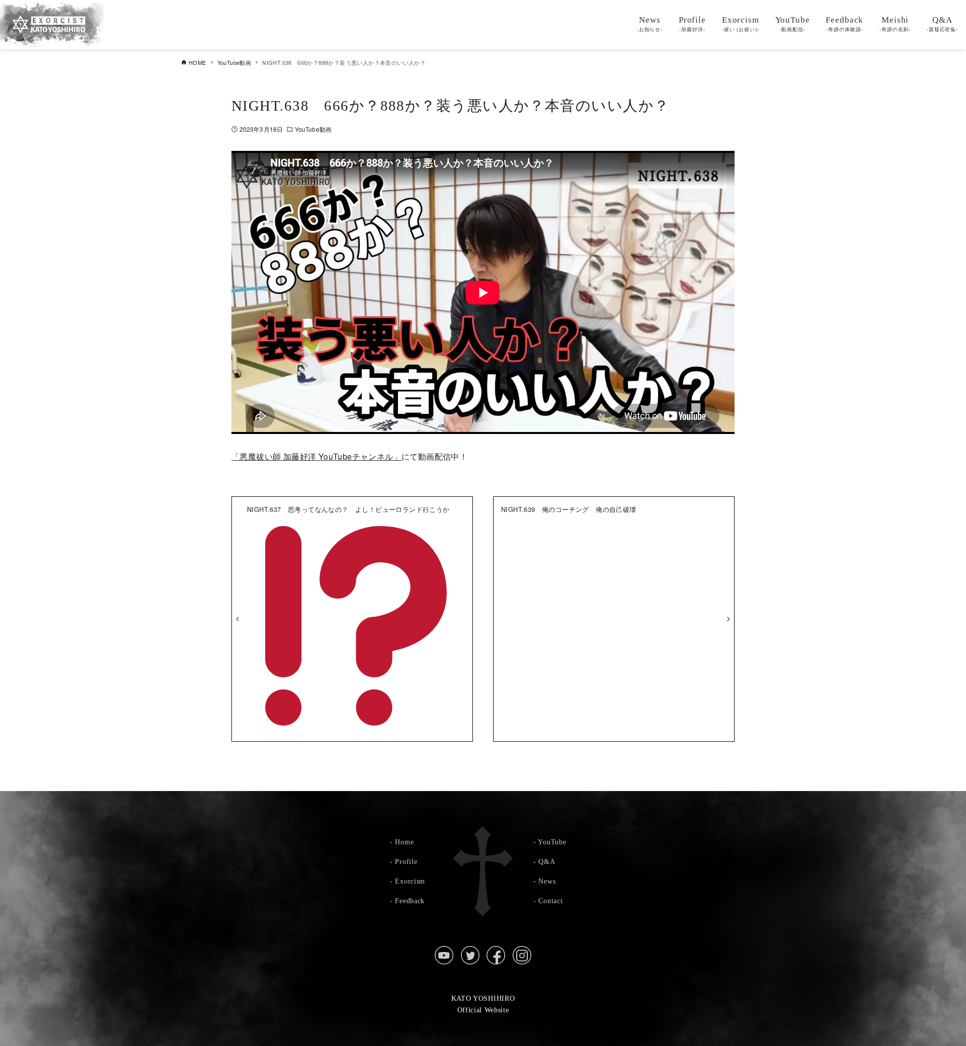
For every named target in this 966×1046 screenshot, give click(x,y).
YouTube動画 (313, 129)
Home (404, 842)
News (546, 881)
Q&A (546, 861)
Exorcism (410, 881)
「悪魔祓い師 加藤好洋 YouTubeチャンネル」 (316, 456)
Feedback (410, 901)
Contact (550, 901)
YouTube (552, 842)
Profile (406, 861)
